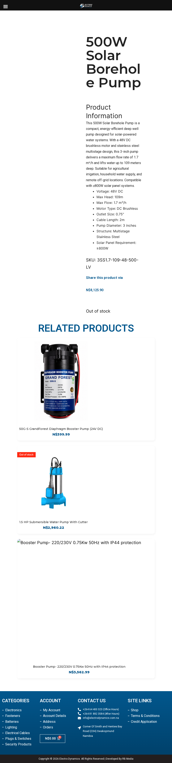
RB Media (127, 758)
